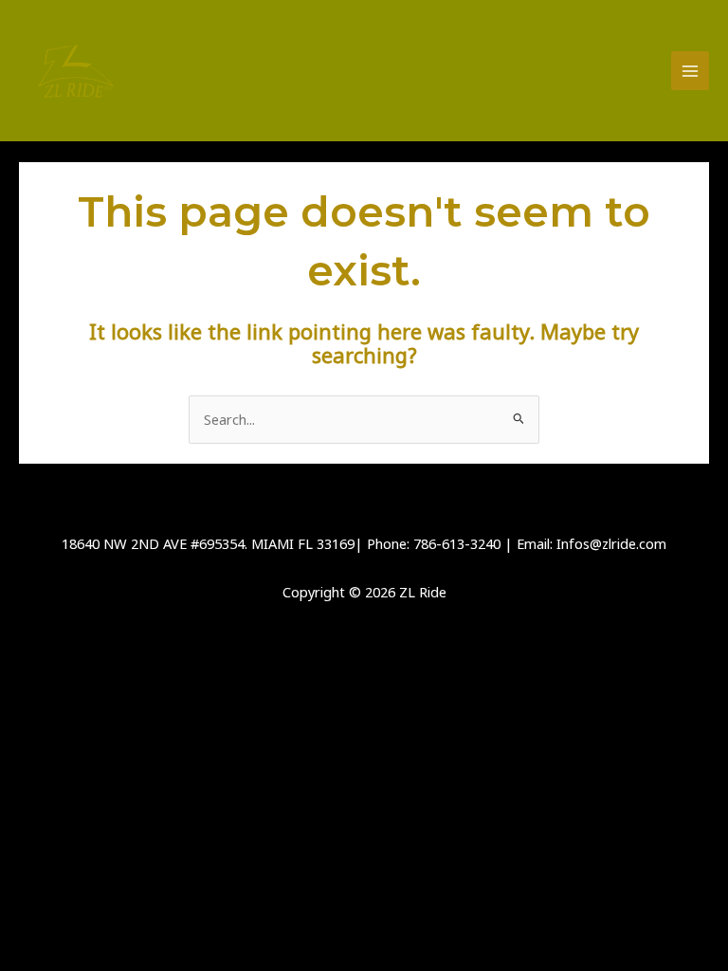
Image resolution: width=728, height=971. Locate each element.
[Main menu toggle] (690, 70)
